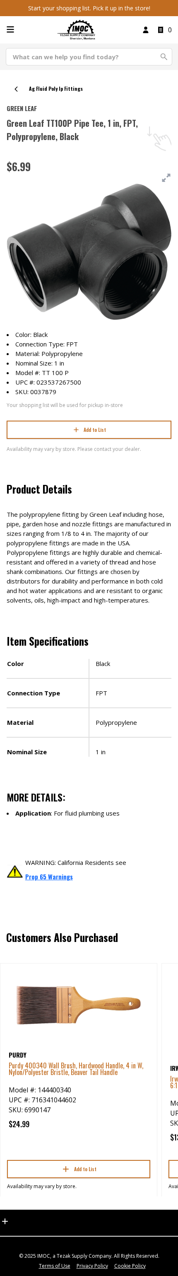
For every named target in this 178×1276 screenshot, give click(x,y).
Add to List (95, 429)
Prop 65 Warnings (49, 876)
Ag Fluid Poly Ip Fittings (56, 88)
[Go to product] (79, 1005)
